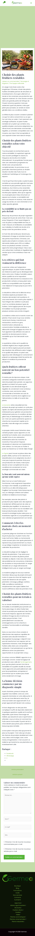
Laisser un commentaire (10, 81)
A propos (17, 900)
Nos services (17, 895)
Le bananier (6, 405)
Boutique (17, 886)
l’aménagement (26, 662)
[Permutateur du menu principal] (31, 3)
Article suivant (17, 774)
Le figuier (5, 453)
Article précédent (17, 769)
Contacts (17, 897)
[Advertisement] (17, 24)
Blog (17, 888)
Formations (18, 890)
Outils (18, 893)
